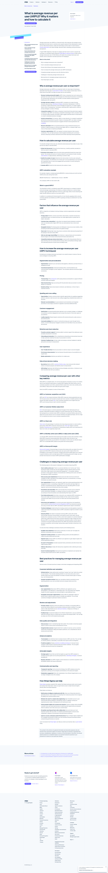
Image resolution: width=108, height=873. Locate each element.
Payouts (41, 832)
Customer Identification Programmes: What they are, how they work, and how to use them (59, 754)
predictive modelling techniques (62, 643)
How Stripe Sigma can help (30, 68)
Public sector (57, 837)
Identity (41, 821)
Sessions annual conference (75, 809)
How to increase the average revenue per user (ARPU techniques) (30, 55)
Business (36, 6)
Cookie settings (73, 818)
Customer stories (73, 804)
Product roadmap (73, 824)
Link (40, 826)
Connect (41, 813)
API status (57, 855)
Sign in (72, 2)
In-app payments (58, 815)
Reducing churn (48, 427)
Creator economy (58, 824)
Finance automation (59, 812)
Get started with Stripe (30, 23)
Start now (27, 783)
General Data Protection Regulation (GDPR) (59, 504)
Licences (72, 815)
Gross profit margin (44, 449)
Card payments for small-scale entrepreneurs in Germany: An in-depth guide (57, 753)
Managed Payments (43, 828)
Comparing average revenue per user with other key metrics (31, 59)
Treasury (41, 842)
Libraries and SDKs (58, 858)
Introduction (27, 42)
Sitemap (71, 816)
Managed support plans (74, 836)
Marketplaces (57, 816)
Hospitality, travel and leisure (60, 829)
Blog (71, 805)
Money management (59, 818)
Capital (41, 809)
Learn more (72, 18)
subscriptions (44, 155)
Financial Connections (44, 820)
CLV (41, 409)
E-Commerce (57, 809)
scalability (43, 123)
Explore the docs (73, 780)
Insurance (57, 831)
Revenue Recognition (44, 835)
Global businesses (58, 813)
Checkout (42, 810)
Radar (41, 834)
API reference (57, 854)
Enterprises (57, 802)
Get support (72, 835)
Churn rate (42, 424)
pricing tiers (54, 278)
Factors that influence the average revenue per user (30, 51)
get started (79, 721)
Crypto (41, 815)
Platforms (57, 820)
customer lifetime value (60, 364)
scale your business (62, 608)
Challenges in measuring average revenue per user (30, 62)
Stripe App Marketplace (59, 844)
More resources (28, 6)
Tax (40, 839)
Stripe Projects (58, 860)
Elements (41, 818)
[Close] (106, 867)
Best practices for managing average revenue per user (30, 66)
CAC (46, 397)
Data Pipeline (42, 816)
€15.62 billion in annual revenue (66, 53)
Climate (41, 812)
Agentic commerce (58, 805)
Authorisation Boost (44, 805)
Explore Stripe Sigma (59, 784)
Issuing (41, 824)
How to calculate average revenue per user (30, 48)
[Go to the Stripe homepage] (26, 801)
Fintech (56, 826)
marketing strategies (57, 104)
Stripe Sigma (43, 684)
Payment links (42, 829)
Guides (71, 802)
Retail (56, 839)
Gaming (56, 828)
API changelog (57, 857)
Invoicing (41, 823)
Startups (56, 804)
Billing (41, 807)
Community (72, 807)
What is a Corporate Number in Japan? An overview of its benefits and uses (56, 756)
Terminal (41, 840)
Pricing (56, 2)
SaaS (56, 821)
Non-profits (57, 834)
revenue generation (44, 47)
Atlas (41, 804)
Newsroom (72, 827)
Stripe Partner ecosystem (60, 846)
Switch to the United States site (85, 870)
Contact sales (79, 2)
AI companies (57, 823)
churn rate (67, 425)
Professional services (59, 835)
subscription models (58, 90)
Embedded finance (58, 810)
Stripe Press (72, 829)
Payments (42, 831)
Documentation (58, 852)
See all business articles (30, 755)
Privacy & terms (73, 810)
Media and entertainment (60, 832)
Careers (71, 825)
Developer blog (58, 862)
